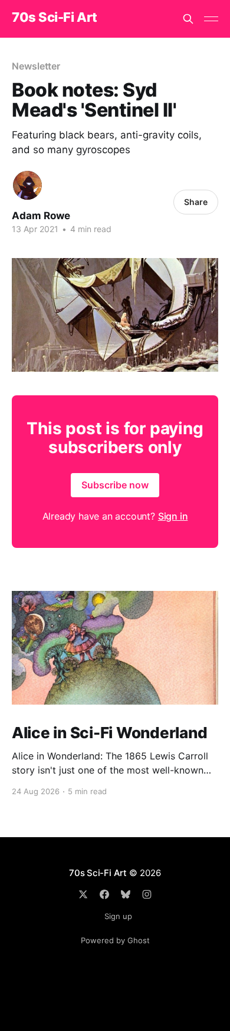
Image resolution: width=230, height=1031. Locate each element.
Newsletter (36, 66)
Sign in (173, 516)
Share (196, 202)
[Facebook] (104, 894)
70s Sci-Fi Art (54, 17)
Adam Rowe (41, 216)
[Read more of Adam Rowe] (27, 185)
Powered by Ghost (115, 940)
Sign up (118, 916)
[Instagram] (147, 894)
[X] (83, 894)
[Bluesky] (125, 894)
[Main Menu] (211, 19)
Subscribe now (115, 485)
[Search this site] (188, 18)
